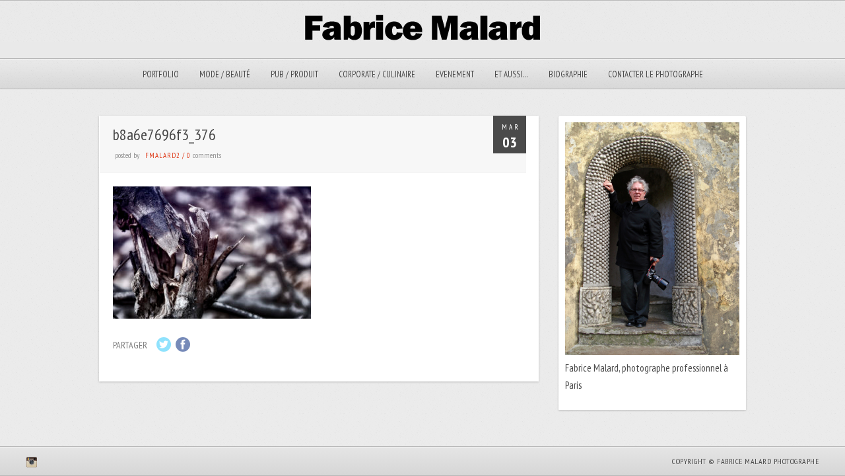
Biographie (568, 74)
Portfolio (161, 74)
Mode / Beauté (224, 74)
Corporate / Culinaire (377, 74)
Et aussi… (511, 74)
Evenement (455, 74)
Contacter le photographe (655, 74)
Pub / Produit (294, 74)
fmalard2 (162, 155)
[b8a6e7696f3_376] (212, 315)
